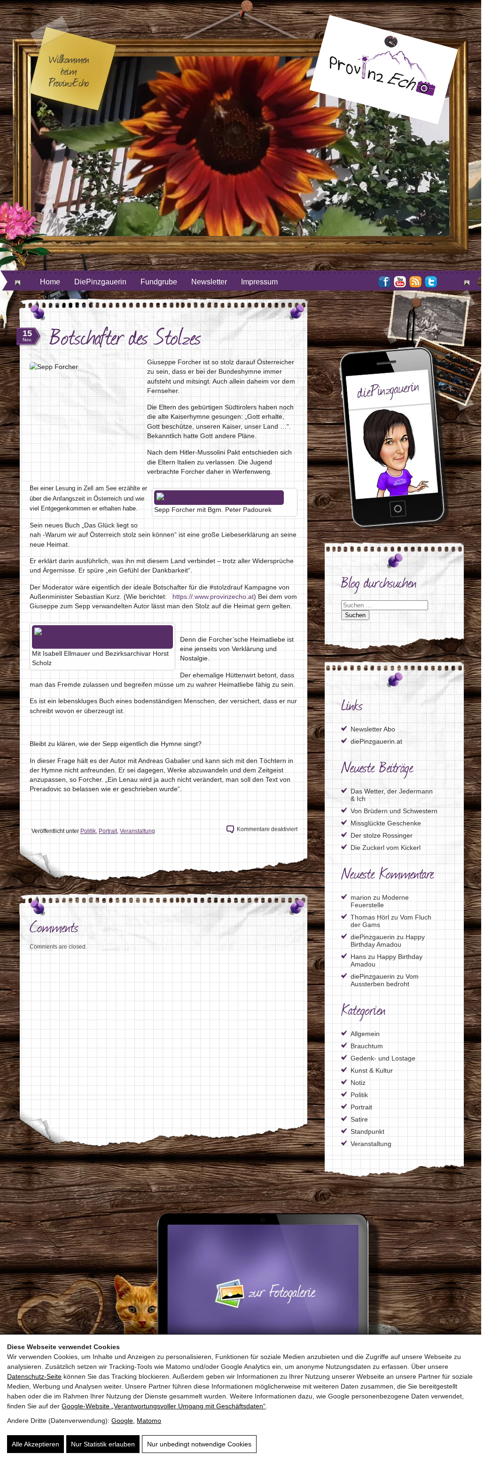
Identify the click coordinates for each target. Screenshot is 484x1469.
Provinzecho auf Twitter (431, 282)
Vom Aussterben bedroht (385, 980)
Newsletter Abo (373, 729)
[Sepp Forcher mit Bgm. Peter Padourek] (219, 497)
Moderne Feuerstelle (380, 901)
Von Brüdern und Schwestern (394, 811)
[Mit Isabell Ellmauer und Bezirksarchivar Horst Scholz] (102, 641)
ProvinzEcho (383, 70)
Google (122, 1420)
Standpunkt (367, 1131)
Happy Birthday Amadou (388, 940)
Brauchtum (367, 1046)
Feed (415, 282)
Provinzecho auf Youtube (400, 282)
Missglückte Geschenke (386, 823)
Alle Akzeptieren (35, 1444)
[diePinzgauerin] (394, 528)
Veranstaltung (137, 831)
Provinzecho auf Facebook (384, 282)
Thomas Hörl (370, 917)
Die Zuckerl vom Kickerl (386, 847)
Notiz (358, 1082)
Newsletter (209, 282)
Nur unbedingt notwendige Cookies (199, 1444)
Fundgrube (159, 282)
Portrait (108, 831)
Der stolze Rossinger (382, 835)
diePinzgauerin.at (376, 741)
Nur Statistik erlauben (103, 1444)
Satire (359, 1119)
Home (50, 282)
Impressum (259, 282)
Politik (88, 831)
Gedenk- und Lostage (383, 1058)
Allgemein (365, 1033)
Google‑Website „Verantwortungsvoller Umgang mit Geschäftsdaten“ (163, 1406)
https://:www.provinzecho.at (212, 596)
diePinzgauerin (373, 937)
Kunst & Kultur (372, 1070)
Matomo (149, 1420)
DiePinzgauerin (100, 282)
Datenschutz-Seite (34, 1376)
